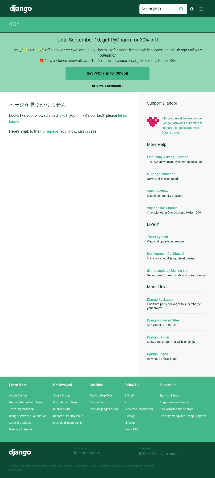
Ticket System (157, 237)
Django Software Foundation (28, 416)
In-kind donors (87, 452)
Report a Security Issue (68, 416)
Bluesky (130, 416)
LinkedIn (130, 422)
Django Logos (157, 354)
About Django (18, 395)
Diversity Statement (21, 429)
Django (21, 9)
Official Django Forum (104, 409)
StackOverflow (157, 191)
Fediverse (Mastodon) (139, 409)
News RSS (131, 429)
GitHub (129, 395)
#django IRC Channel (162, 208)
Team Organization (21, 409)
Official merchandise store (176, 409)
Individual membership (68, 422)
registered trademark (115, 465)
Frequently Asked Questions (167, 157)
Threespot (149, 454)
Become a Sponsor (106, 86)
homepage (49, 131)
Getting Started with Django (27, 402)
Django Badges (158, 337)
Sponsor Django (170, 395)
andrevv (176, 454)
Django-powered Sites (163, 320)
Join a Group (61, 395)
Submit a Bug (62, 409)
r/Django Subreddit (161, 174)
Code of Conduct (20, 422)
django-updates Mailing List (167, 271)
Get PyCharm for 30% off (107, 73)
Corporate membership (175, 402)
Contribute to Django (66, 402)
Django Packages (160, 300)
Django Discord (99, 402)
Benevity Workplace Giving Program (183, 416)
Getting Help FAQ (101, 395)
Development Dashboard (165, 254)
